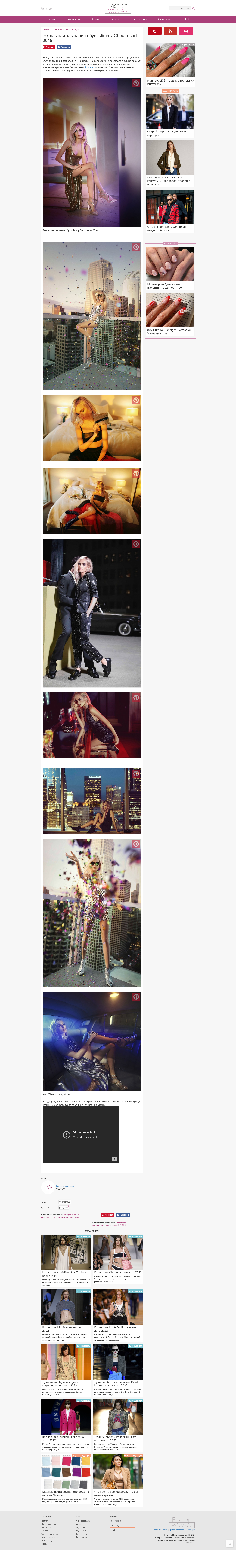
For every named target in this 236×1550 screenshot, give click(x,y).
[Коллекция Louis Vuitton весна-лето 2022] (118, 1307)
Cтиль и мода (73, 19)
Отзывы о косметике (82, 1520)
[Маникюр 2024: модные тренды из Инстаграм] (170, 60)
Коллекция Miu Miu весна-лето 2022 (63, 1328)
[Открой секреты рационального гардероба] (170, 111)
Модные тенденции (81, 1455)
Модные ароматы (81, 1533)
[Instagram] (50, 8)
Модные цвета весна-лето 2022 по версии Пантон (65, 1493)
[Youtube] (46, 8)
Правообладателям (177, 1530)
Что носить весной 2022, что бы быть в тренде (116, 1493)
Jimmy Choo (64, 1207)
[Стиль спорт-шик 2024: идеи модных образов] (170, 207)
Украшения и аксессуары (50, 1533)
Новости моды (72, 29)
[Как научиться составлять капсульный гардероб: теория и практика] (170, 157)
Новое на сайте (170, 243)
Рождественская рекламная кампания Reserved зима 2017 (60, 1216)
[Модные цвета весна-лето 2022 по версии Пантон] (66, 1471)
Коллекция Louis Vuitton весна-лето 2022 (115, 1328)
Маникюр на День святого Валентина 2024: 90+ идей (165, 285)
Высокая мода (83, 1236)
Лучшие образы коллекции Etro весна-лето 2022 (115, 1438)
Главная (51, 19)
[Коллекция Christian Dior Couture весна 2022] (66, 1252)
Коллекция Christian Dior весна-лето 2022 (63, 1438)
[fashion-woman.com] (118, 12)
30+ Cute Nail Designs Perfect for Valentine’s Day (169, 331)
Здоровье (116, 19)
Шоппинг (44, 1530)
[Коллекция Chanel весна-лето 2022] (118, 1252)
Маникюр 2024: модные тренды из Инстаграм (170, 82)
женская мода (65, 1201)
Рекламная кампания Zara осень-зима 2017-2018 (109, 1223)
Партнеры (191, 1530)
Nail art (185, 19)
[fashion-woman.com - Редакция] (48, 1187)
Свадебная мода (47, 1540)
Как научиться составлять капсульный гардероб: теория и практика (168, 181)
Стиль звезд (164, 19)
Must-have (44, 1520)
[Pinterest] (42, 8)
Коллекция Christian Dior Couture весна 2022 (64, 1273)
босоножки (90, 67)
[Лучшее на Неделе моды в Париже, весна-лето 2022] (66, 1362)
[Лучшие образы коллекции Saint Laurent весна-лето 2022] (118, 1362)
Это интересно (139, 19)
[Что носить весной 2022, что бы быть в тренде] (118, 1471)
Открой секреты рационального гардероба (168, 133)
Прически (78, 1524)
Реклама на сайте (160, 1530)
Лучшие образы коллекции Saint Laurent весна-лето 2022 (116, 1383)
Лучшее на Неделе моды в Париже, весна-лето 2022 (60, 1383)
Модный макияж (81, 1537)
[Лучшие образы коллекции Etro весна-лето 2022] (118, 1416)
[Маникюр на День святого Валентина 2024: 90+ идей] (170, 264)
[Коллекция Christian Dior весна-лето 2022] (66, 1416)
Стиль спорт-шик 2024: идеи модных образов (166, 228)
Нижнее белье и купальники (51, 1537)
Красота (95, 19)
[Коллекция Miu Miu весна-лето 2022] (66, 1307)
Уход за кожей (80, 1527)
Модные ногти (187, 44)
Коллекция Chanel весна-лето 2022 (118, 1272)
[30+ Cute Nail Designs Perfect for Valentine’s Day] (170, 310)
